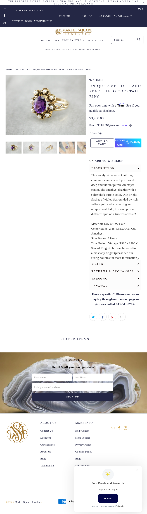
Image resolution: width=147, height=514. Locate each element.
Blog (28, 21)
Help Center (82, 430)
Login (107, 16)
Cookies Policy (83, 451)
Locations (36, 10)
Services (17, 21)
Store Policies (82, 437)
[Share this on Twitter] (93, 317)
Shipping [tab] (99, 278)
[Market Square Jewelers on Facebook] (4, 16)
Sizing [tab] (97, 264)
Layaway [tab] (99, 286)
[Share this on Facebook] (103, 317)
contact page (127, 299)
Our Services (47, 444)
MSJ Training (82, 465)
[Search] (138, 40)
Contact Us (19, 10)
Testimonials (47, 465)
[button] (73, 40)
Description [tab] (103, 168)
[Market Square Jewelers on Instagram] (4, 23)
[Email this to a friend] (122, 317)
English (65, 16)
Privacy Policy (83, 444)
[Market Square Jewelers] (73, 32)
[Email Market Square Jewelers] (4, 9)
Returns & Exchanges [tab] (112, 271)
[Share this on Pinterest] (112, 317)
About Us (45, 451)
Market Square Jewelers (28, 502)
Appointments (43, 21)
